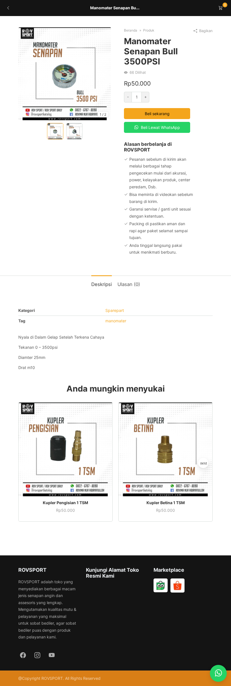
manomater (115, 320)
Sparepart (114, 310)
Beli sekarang (157, 113)
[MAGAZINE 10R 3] (64, 73)
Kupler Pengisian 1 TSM (65, 502)
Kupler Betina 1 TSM (165, 502)
